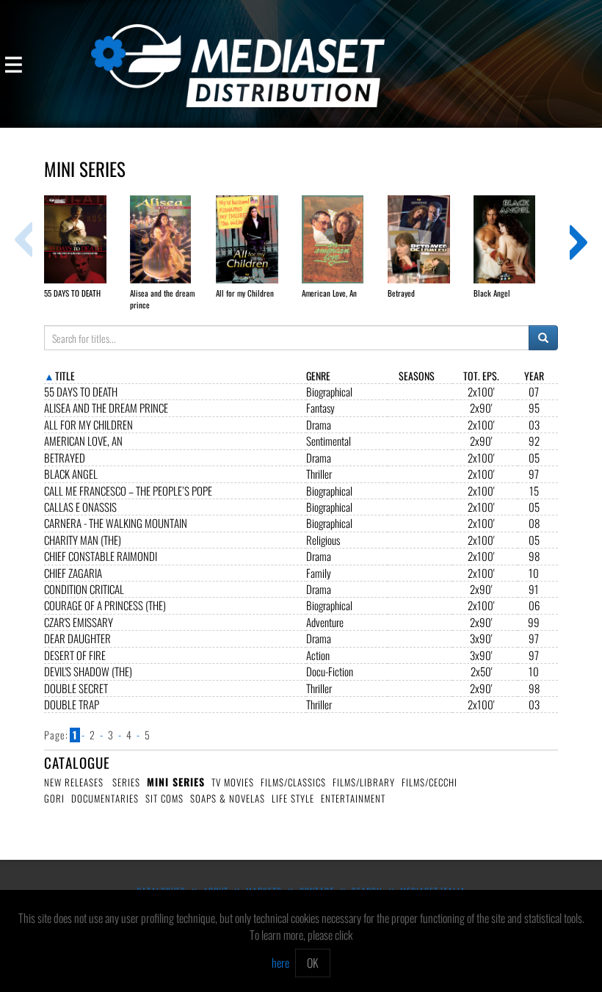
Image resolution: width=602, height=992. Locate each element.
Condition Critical (84, 589)
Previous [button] (23, 239)
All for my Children (88, 424)
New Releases (74, 782)
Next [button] (578, 239)
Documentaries (105, 798)
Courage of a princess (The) (105, 605)
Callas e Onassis (80, 507)
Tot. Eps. (481, 375)
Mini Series (176, 781)
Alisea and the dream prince (106, 408)
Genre (318, 375)
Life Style (293, 798)
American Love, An (83, 441)
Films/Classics (293, 782)
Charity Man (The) (82, 540)
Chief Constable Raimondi (100, 556)
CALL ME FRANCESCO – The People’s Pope (128, 491)
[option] (87, 247)
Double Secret (76, 688)
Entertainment (353, 798)
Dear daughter (77, 638)
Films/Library (364, 782)
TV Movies (232, 782)
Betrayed (64, 458)
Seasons (417, 375)
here (280, 962)
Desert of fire (75, 655)
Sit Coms (164, 798)
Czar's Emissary (78, 622)
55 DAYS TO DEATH (80, 391)
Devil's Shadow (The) (88, 671)
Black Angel (71, 474)
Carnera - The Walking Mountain (115, 523)
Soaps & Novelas (227, 798)
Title (65, 375)
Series (126, 782)
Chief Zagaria (73, 573)
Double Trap (71, 704)
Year (534, 375)
